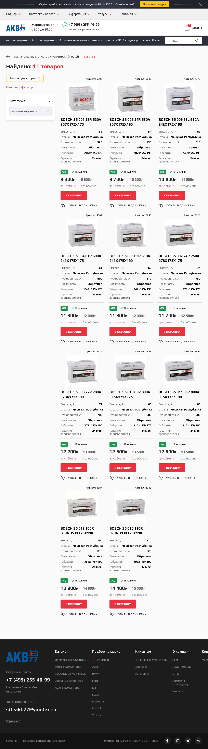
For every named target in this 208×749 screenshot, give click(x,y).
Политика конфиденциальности (44, 740)
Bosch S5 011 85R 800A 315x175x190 (179, 394)
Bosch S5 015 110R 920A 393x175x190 (126, 530)
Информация (76, 14)
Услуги (102, 14)
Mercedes (98, 701)
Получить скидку (154, 4)
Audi (95, 666)
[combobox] (30, 111)
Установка (142, 673)
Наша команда (181, 666)
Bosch (75, 56)
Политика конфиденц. (180, 682)
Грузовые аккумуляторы (70, 673)
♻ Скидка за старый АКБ (151, 659)
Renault (97, 708)
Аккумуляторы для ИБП (106, 40)
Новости (177, 691)
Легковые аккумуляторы (70, 659)
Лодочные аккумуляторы (74, 40)
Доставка (141, 666)
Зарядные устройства (136, 40)
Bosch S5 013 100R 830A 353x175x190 (77, 530)
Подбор (11, 14)
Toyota (96, 715)
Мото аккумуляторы (44, 40)
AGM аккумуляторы (67, 687)
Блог (175, 659)
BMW (95, 673)
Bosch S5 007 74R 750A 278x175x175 (179, 258)
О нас (175, 673)
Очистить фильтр (19, 87)
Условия (11, 740)
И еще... (156, 40)
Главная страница (24, 56)
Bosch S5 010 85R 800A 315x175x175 (129, 394)
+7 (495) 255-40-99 (84, 24)
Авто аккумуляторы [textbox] (24, 111)
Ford (95, 680)
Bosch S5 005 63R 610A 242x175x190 (129, 258)
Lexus (96, 694)
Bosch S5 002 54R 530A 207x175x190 (129, 121)
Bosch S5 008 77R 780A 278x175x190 (81, 394)
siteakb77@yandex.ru (31, 709)
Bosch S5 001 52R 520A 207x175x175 (81, 121)
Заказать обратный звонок (84, 29)
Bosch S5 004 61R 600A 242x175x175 (81, 258)
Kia (94, 687)
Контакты (126, 14)
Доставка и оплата (42, 14)
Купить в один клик (82, 205)
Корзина (195, 27)
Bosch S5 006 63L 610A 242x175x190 (179, 121)
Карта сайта (13, 721)
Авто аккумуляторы (18, 40)
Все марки (100, 659)
